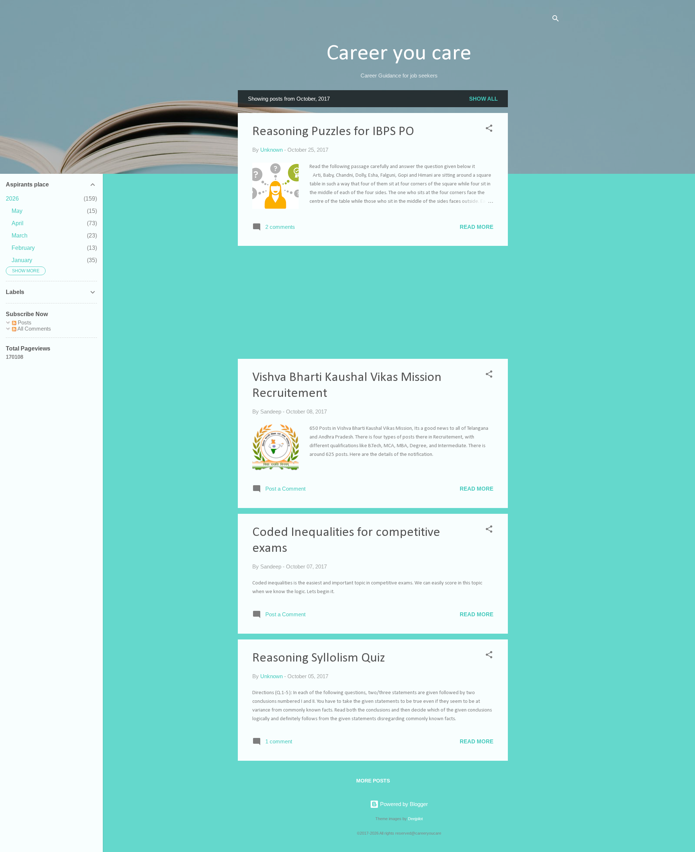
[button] (489, 129)
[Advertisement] (537, 198)
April (18, 223)
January (22, 260)
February (23, 248)
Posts (23, 322)
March (20, 235)
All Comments (33, 329)
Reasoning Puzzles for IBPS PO (333, 131)
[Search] (555, 20)
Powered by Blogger (403, 804)
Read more (476, 227)
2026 (12, 199)
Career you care (399, 53)
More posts (373, 781)
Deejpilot (415, 819)
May (17, 211)
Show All (483, 99)
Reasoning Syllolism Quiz (318, 658)
